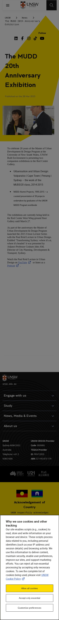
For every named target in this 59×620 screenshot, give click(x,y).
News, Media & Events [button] (20, 416)
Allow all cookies (29, 588)
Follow (42, 33)
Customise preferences (29, 608)
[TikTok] (35, 38)
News (25, 17)
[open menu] (8, 5)
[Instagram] (29, 38)
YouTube (25, 262)
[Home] (29, 5)
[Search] (51, 5)
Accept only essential (29, 598)
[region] (29, 567)
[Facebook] (22, 38)
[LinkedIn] (16, 38)
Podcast (13, 265)
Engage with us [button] (15, 395)
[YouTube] (42, 38)
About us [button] (10, 426)
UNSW (8, 17)
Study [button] (8, 406)
